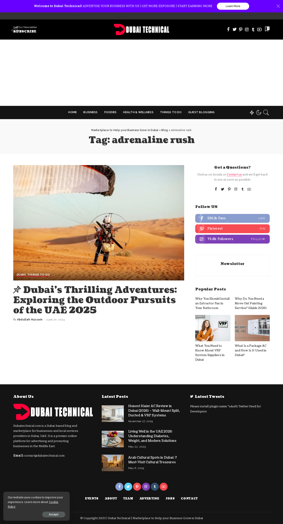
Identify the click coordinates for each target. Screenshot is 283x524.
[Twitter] (234, 29)
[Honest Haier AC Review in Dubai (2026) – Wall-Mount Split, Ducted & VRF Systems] (113, 413)
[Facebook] (228, 29)
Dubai (21, 274)
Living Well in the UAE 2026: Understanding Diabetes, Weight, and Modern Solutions (152, 436)
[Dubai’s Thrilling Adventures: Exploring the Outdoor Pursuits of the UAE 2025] (98, 222)
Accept (54, 514)
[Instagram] (247, 29)
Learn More (233, 6)
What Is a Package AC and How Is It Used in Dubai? (250, 350)
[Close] (278, 6)
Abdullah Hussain (30, 319)
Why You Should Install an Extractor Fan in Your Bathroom (212, 303)
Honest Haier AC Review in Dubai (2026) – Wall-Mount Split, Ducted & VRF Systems (154, 410)
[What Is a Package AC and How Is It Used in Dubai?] (252, 328)
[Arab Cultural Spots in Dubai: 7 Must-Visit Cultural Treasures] (113, 463)
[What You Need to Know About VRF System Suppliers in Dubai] (212, 328)
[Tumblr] (253, 29)
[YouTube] (259, 29)
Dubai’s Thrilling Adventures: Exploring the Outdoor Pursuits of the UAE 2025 (95, 300)
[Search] (266, 112)
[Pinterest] (241, 29)
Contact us (234, 174)
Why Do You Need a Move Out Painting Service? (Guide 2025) (251, 303)
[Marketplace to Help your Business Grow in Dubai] (141, 29)
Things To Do (38, 274)
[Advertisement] (141, 73)
